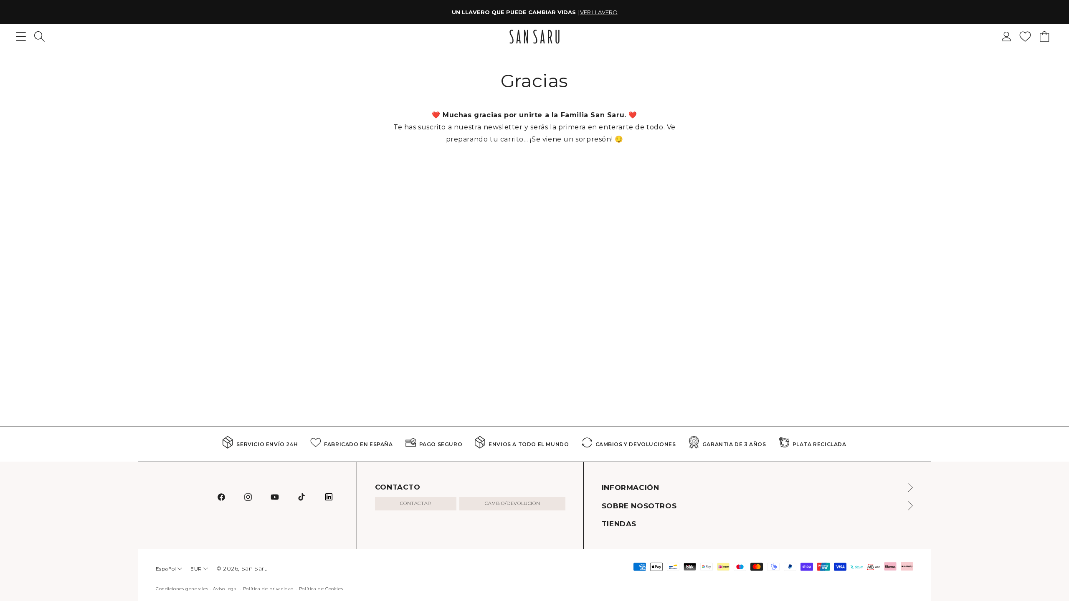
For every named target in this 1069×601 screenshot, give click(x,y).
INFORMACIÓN (630, 487)
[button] (39, 36)
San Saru (254, 568)
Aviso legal (225, 588)
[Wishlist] (1025, 36)
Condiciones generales (182, 588)
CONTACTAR (415, 503)
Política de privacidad (268, 588)
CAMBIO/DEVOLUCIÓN (512, 503)
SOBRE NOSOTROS (639, 506)
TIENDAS (619, 524)
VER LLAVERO (599, 12)
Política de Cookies (321, 588)
